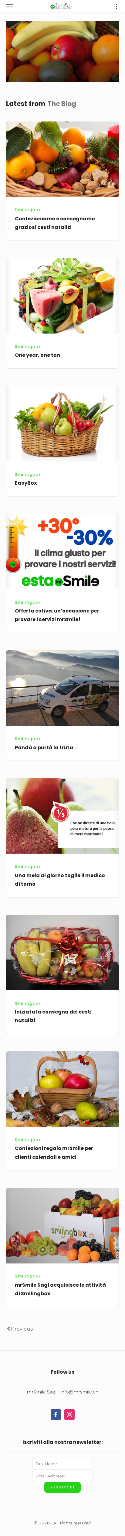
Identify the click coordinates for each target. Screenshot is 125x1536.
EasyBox (26, 482)
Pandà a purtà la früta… (46, 747)
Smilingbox (28, 209)
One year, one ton (37, 355)
